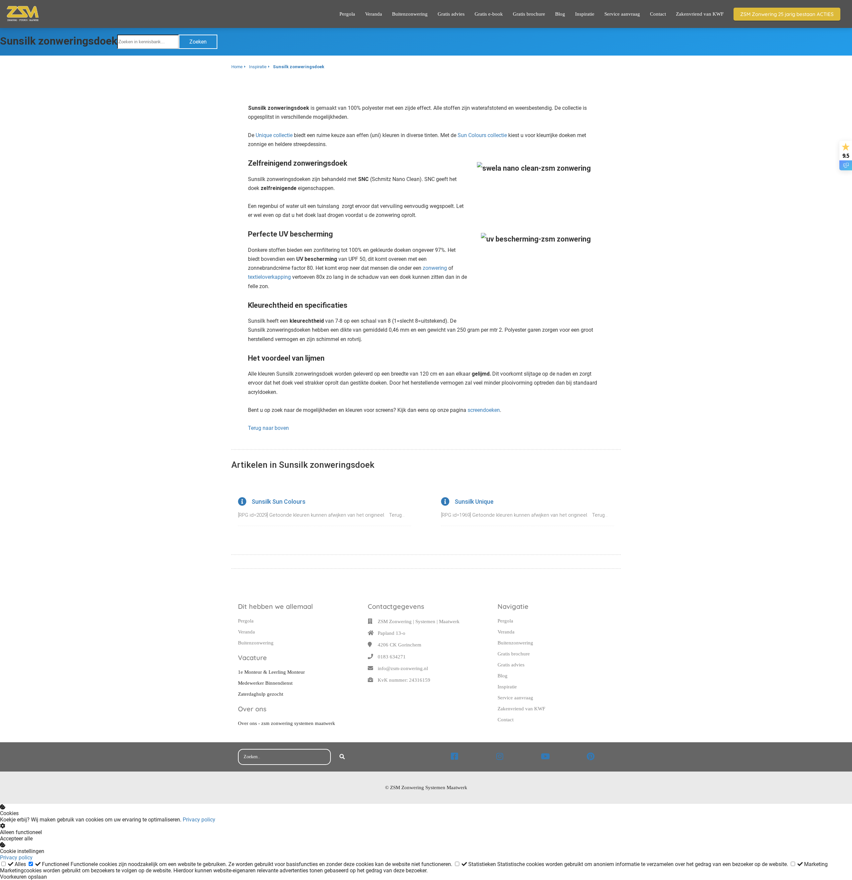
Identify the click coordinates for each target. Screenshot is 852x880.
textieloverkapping (269, 277)
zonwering (435, 268)
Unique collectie (274, 135)
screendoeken (484, 410)
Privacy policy (199, 819)
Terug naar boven (268, 428)
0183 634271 (392, 656)
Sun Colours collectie (482, 135)
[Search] (342, 757)
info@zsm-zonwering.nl (403, 668)
